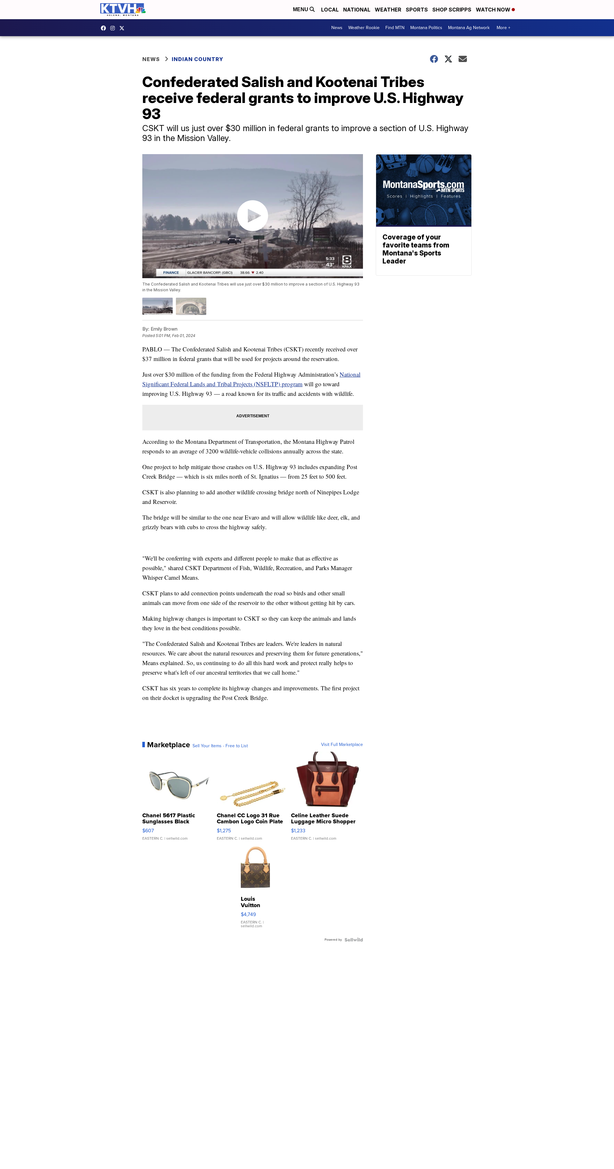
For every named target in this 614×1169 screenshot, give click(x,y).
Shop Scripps (451, 9)
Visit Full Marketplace (342, 744)
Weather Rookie (364, 27)
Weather (388, 9)
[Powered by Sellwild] (353, 940)
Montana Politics (426, 27)
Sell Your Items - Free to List (220, 746)
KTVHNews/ (105, 28)
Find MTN (395, 27)
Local (330, 9)
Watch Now (494, 9)
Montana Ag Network (469, 27)
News (336, 27)
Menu (301, 9)
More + (503, 27)
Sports (417, 9)
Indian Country (198, 59)
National (356, 9)
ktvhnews (114, 28)
